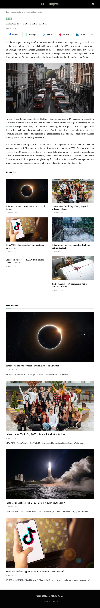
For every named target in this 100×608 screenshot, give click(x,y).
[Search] (93, 4)
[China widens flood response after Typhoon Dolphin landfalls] (73, 229)
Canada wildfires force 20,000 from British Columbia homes (25, 261)
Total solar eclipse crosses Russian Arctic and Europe (25, 208)
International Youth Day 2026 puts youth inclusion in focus (70, 208)
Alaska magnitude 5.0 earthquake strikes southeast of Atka (69, 285)
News (9, 19)
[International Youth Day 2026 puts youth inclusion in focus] (73, 191)
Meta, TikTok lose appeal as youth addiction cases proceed (25, 246)
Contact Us (55, 601)
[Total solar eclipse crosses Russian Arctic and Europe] (27, 191)
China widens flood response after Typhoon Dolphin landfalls (71, 246)
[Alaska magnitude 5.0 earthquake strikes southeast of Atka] (73, 268)
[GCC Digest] (50, 4)
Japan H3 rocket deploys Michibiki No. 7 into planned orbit (35, 502)
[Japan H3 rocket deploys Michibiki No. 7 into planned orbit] (50, 474)
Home (7, 12)
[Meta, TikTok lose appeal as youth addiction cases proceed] (27, 229)
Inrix (29, 46)
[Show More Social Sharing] (91, 34)
